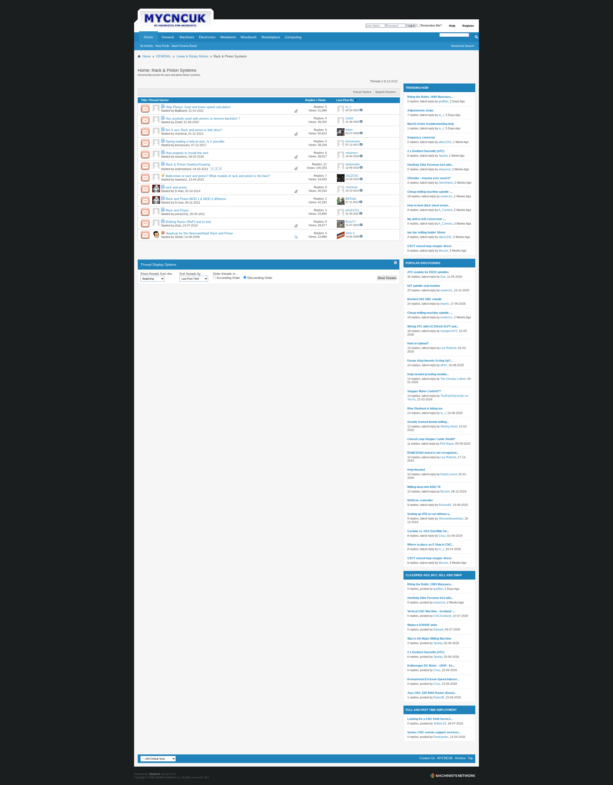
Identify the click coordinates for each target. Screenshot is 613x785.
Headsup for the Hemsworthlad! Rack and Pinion (199, 233)
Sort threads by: (190, 274)
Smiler (179, 237)
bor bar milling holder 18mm (426, 232)
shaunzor (445, 169)
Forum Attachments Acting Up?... (430, 360)
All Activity (146, 46)
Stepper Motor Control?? (424, 391)
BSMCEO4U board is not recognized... (433, 452)
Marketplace (270, 37)
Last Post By (345, 100)
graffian (443, 101)
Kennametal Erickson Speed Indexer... (433, 679)
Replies (310, 100)
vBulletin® (154, 774)
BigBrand (181, 110)
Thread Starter (159, 100)
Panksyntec (440, 737)
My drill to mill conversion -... (426, 219)
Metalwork (228, 37)
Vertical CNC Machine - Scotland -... (431, 611)
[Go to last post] (361, 110)
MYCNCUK (445, 758)
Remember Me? (431, 25)
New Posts (162, 46)
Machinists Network (452, 775)
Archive (460, 758)
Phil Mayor (447, 443)
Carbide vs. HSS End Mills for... (428, 531)
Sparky (443, 155)
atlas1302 (445, 142)
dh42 (443, 365)
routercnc (446, 196)
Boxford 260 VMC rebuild (424, 299)
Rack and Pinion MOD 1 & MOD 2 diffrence (196, 199)
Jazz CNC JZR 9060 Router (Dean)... (431, 693)
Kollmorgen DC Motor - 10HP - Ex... (431, 665)
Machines (187, 37)
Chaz (442, 535)
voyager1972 (449, 331)
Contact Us (427, 758)
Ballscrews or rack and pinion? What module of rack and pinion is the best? (218, 176)
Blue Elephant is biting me (425, 408)
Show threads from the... (157, 274)
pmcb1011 (181, 214)
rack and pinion (176, 187)
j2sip (178, 225)
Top (470, 758)
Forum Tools (361, 92)
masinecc (181, 156)
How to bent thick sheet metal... (428, 205)
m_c (441, 115)
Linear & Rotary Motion (192, 56)
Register (468, 26)
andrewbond (183, 169)
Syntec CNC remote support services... (434, 732)
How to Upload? (418, 343)
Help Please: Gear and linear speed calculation (198, 107)
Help (452, 26)
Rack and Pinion (177, 210)
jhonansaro (182, 145)
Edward (438, 629)
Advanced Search (462, 46)
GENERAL (163, 56)
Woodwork (249, 37)
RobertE (438, 697)
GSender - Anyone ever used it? (429, 178)
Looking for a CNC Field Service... (430, 719)
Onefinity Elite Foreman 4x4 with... (430, 164)
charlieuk (181, 133)
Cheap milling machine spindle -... (430, 191)
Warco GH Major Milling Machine (429, 638)
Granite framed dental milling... (428, 422)
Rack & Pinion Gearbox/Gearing (188, 164)
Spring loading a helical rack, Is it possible (195, 141)
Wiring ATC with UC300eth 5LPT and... (433, 326)
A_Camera (445, 210)
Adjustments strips (420, 110)
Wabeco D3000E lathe (422, 625)
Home (148, 37)
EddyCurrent (448, 474)
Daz (443, 276)
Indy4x (444, 303)
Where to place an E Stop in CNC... (430, 544)
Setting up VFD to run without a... (429, 514)
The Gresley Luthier (453, 379)
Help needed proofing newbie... (428, 374)
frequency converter (421, 137)
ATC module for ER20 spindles (428, 272)
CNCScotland (442, 616)
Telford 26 (439, 723)
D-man (179, 191)
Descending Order (259, 278)
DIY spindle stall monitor (423, 285)
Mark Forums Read (184, 46)
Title (144, 100)
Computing (293, 37)
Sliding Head (448, 426)
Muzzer (443, 250)
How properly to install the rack (187, 153)
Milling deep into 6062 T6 (424, 487)
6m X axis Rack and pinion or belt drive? (194, 130)
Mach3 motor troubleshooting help (430, 124)
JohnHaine (446, 182)
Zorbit (178, 122)
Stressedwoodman (451, 518)
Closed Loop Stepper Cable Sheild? (431, 439)
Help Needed (416, 469)
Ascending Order (228, 278)
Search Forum (384, 92)
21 (325, 164)
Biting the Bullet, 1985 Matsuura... (430, 97)
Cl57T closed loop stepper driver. (429, 246)
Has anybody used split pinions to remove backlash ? (203, 118)
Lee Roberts (448, 348)
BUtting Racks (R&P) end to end (188, 222)
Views (322, 100)
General (168, 37)
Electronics (207, 37)
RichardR (445, 505)
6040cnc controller (420, 500)
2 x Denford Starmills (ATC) (425, 151)
